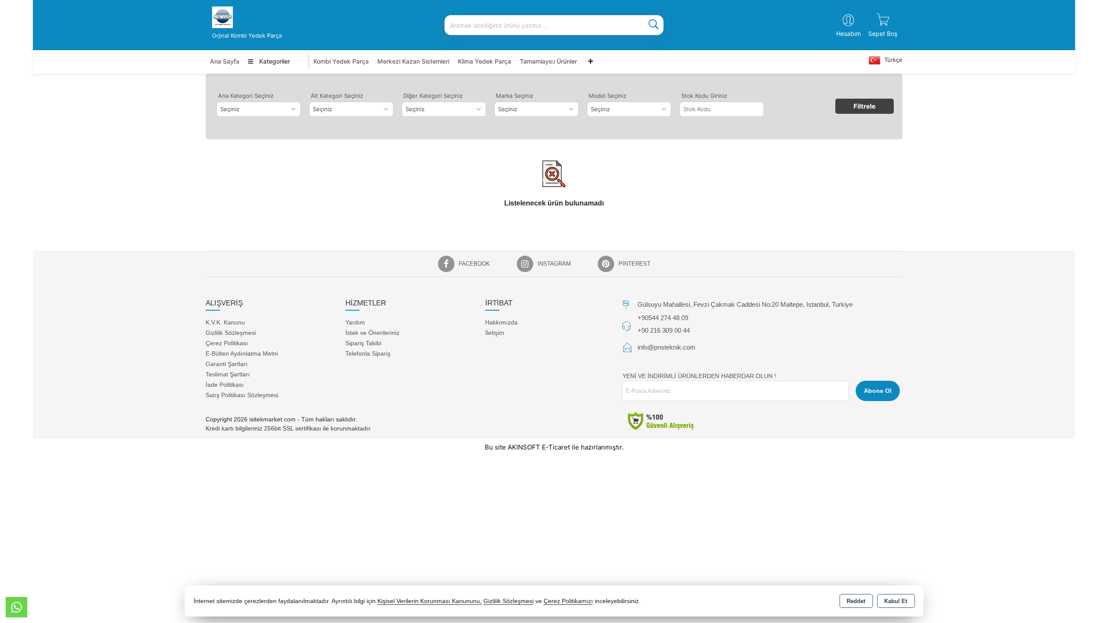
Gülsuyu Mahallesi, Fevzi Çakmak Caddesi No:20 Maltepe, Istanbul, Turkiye (745, 304)
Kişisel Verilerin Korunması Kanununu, (429, 601)
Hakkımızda (501, 322)
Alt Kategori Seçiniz (337, 95)
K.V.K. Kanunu (225, 322)
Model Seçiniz (607, 95)
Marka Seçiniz (514, 95)
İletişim (494, 332)
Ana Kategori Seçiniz (246, 95)
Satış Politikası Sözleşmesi (242, 395)
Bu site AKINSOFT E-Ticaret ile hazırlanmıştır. (554, 447)
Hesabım (848, 33)
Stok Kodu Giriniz (704, 95)
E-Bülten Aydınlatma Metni (242, 353)
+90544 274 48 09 (663, 317)
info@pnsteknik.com (667, 347)
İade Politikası (225, 384)
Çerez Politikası (227, 343)
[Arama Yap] (653, 25)
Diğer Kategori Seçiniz (433, 95)
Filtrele (865, 106)
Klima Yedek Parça (484, 61)
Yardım (355, 322)
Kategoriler (274, 61)
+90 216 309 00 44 (664, 330)
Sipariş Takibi (363, 343)
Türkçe (892, 59)
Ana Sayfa (224, 61)
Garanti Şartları (227, 363)
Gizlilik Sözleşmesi (231, 332)
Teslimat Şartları (228, 374)
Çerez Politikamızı (568, 601)
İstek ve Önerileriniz (372, 332)
